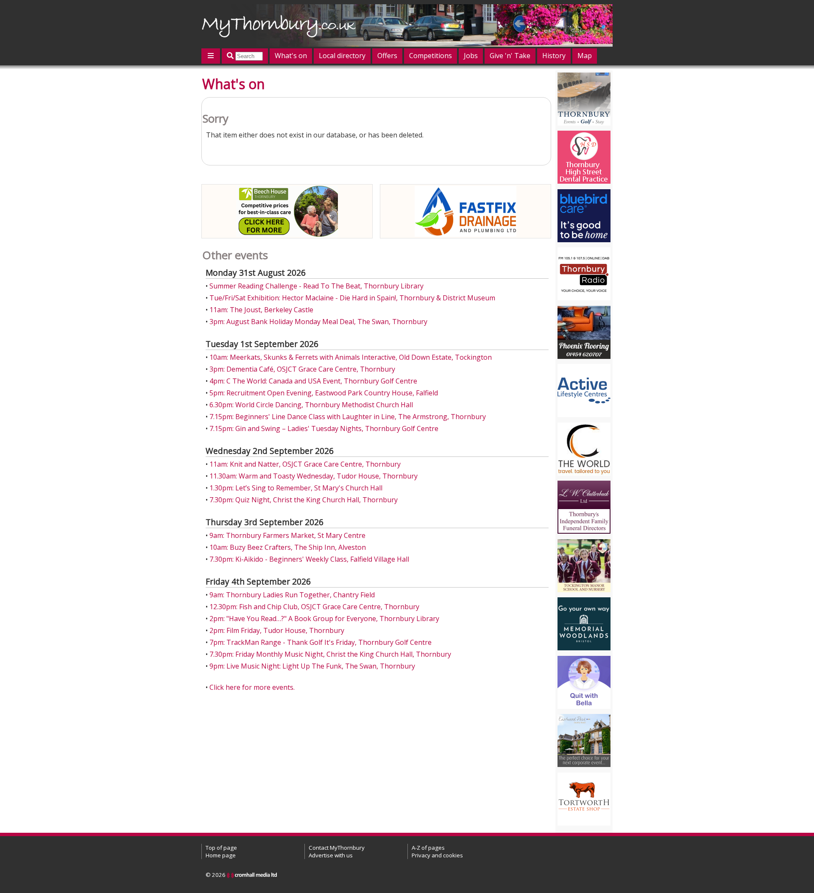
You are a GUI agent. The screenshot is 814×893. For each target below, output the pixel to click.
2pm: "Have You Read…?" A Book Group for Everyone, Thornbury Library (324, 618)
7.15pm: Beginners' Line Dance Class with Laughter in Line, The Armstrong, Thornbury (347, 416)
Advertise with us (331, 855)
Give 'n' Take (510, 55)
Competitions (430, 55)
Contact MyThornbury (337, 847)
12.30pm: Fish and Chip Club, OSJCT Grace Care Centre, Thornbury (314, 606)
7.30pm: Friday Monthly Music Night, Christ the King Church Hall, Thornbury (330, 654)
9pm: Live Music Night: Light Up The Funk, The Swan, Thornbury (312, 666)
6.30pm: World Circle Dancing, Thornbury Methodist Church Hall (311, 404)
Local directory (342, 55)
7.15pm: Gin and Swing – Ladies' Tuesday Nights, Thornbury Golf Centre (323, 428)
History (554, 55)
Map (584, 55)
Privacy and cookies (437, 855)
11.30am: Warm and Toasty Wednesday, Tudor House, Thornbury (313, 476)
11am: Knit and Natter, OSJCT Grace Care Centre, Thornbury (305, 464)
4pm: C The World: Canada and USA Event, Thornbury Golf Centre (313, 381)
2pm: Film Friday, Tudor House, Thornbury (276, 630)
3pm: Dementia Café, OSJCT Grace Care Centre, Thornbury (302, 369)
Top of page (221, 847)
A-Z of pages (428, 847)
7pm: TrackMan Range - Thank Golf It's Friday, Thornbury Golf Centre (320, 642)
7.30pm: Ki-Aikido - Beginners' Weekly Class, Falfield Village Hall (309, 559)
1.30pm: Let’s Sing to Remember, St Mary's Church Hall (295, 488)
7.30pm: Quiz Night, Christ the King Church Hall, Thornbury (303, 499)
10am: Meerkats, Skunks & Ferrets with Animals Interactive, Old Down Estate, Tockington (350, 357)
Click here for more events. (252, 687)
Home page (221, 855)
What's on (291, 55)
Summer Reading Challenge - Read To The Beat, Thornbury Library (316, 286)
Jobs (471, 55)
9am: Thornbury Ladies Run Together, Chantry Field (292, 594)
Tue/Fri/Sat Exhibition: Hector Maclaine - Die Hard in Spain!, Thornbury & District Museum (352, 297)
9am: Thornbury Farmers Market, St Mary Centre (287, 535)
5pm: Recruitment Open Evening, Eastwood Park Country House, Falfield (323, 393)
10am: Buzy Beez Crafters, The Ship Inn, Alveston (287, 547)
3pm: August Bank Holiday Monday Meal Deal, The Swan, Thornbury (318, 321)
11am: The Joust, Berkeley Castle (261, 309)
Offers (387, 55)
